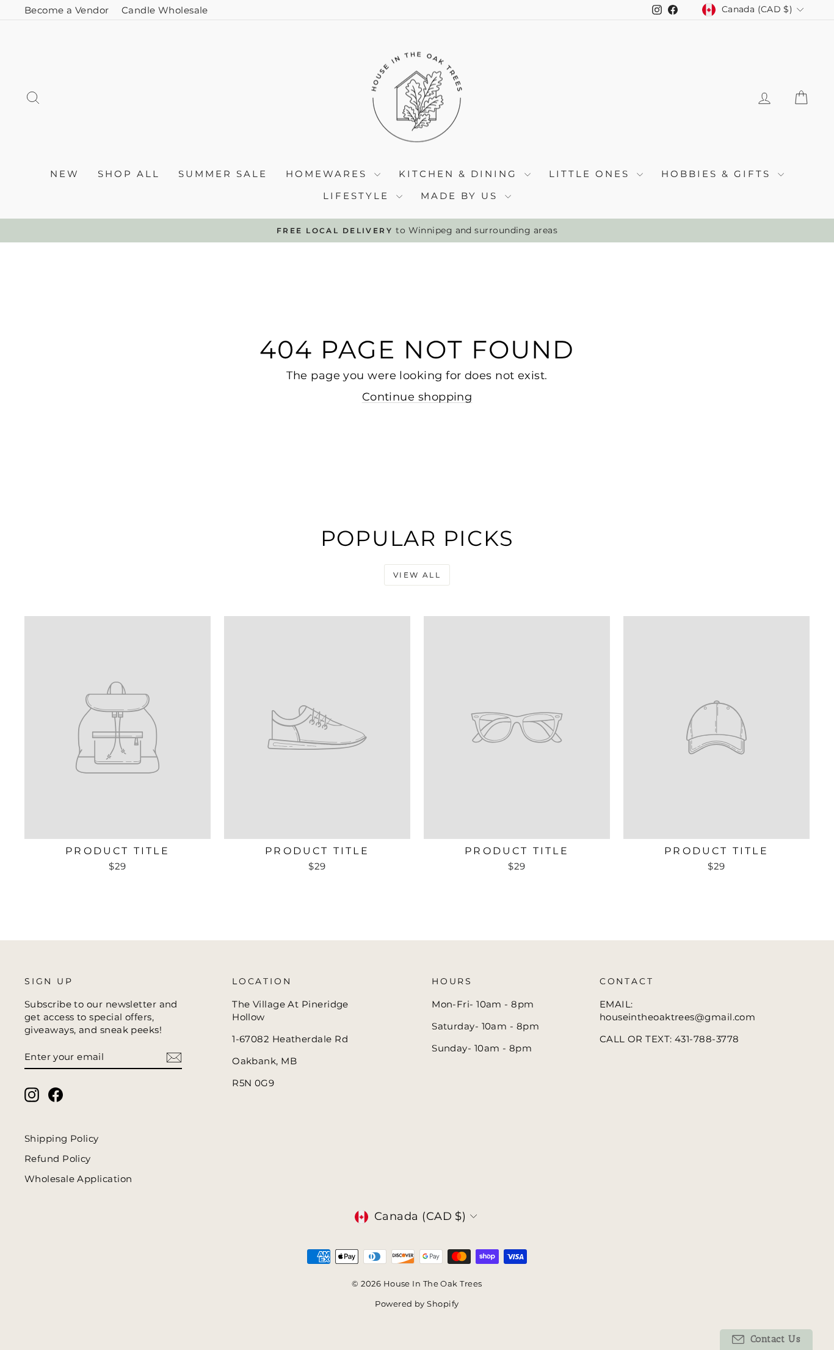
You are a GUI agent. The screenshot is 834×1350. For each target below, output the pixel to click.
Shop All (129, 174)
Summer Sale (222, 174)
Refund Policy (57, 1158)
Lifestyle (358, 195)
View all (417, 574)
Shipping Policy (61, 1138)
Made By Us (461, 195)
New (64, 174)
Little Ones (591, 174)
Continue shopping (417, 397)
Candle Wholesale (164, 10)
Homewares (328, 174)
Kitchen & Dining (460, 174)
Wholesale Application (78, 1179)
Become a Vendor (66, 10)
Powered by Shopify (417, 1303)
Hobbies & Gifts (718, 174)
